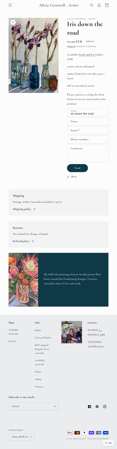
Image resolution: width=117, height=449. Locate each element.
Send (77, 167)
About (38, 379)
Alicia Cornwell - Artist (82, 439)
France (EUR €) (20, 436)
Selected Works (43, 337)
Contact (39, 386)
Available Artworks (14, 331)
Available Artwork (40, 362)
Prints (38, 371)
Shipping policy (22, 209)
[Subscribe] (54, 406)
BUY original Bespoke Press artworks (42, 349)
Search (12, 341)
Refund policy (21, 241)
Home (38, 330)
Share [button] (74, 176)
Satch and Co (87, 54)
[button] (10, 5)
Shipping (71, 46)
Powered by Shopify (100, 439)
